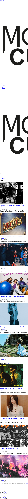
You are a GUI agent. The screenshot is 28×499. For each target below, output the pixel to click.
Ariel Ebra (3, 268)
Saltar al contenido (2, 0)
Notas (2, 176)
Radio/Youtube (3, 88)
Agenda (2, 87)
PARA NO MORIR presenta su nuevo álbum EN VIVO (10, 478)
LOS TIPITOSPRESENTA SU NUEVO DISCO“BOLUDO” (11, 236)
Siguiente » (2, 488)
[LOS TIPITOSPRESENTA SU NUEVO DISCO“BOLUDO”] (13, 235)
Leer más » (3, 242)
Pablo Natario (4, 492)
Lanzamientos (3, 85)
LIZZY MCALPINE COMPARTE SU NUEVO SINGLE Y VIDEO (12, 418)
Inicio (2, 84)
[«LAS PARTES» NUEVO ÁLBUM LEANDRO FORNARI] (11, 386)
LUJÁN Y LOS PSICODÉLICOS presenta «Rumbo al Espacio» (12, 296)
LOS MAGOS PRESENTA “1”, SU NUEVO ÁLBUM (10, 448)
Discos (2, 208)
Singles (7, 420)
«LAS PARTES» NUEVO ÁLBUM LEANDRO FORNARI (11, 388)
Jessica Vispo (3, 238)
